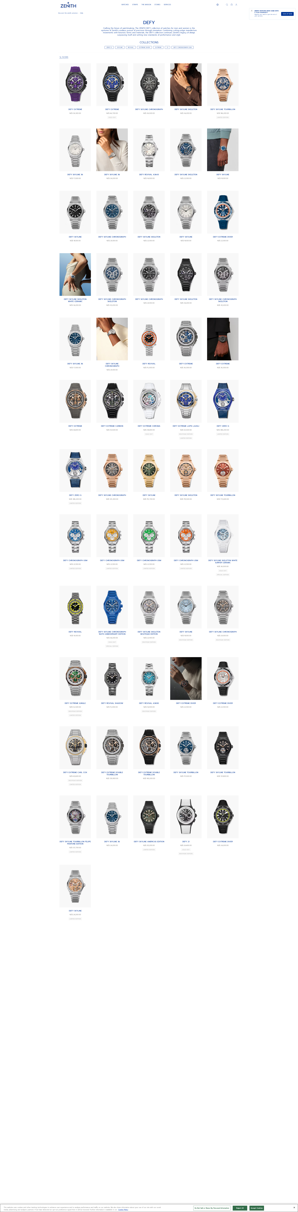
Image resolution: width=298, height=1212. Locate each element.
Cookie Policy (123, 1210)
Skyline (120, 47)
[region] (149, 1208)
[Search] (227, 4)
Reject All (239, 1208)
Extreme (158, 47)
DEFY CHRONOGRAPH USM (182, 47)
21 (167, 47)
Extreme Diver (144, 47)
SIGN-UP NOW (287, 14)
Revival (131, 47)
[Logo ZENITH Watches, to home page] (68, 5)
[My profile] (236, 4)
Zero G (109, 47)
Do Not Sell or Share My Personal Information (212, 1208)
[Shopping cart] (231, 4)
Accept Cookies (257, 1208)
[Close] (294, 1207)
